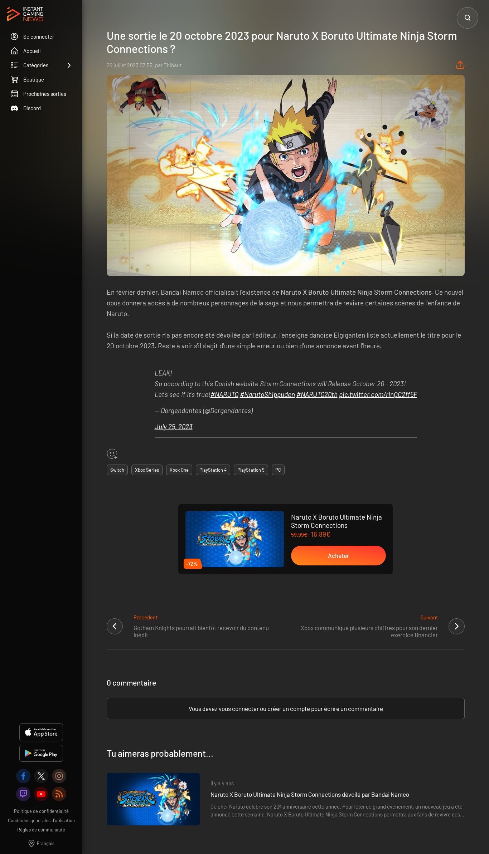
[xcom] (41, 776)
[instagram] (59, 776)
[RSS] (59, 794)
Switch (117, 470)
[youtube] (41, 794)
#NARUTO (224, 394)
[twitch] (23, 794)
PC (278, 470)
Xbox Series (147, 470)
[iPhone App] (41, 732)
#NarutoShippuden (267, 394)
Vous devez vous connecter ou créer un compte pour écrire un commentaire (286, 708)
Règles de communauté (41, 830)
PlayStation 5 (251, 470)
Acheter (338, 555)
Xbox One (179, 470)
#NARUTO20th (317, 394)
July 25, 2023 (174, 426)
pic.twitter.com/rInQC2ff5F (378, 394)
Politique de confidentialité (41, 811)
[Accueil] (25, 14)
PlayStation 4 (213, 470)
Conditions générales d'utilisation (41, 820)
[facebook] (23, 776)
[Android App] (41, 753)
